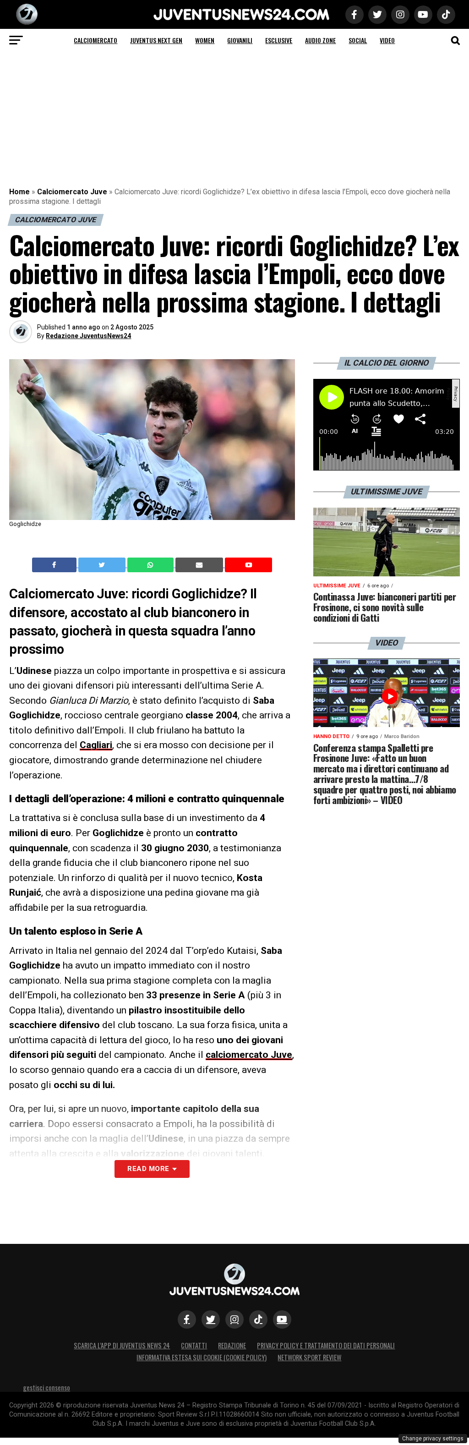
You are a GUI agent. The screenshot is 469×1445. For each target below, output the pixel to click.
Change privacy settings (433, 1438)
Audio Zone (320, 40)
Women (204, 40)
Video (387, 40)
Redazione (232, 1345)
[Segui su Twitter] (211, 1319)
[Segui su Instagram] (234, 1319)
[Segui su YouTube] (282, 1319)
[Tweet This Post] (102, 565)
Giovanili (239, 40)
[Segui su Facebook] (187, 1319)
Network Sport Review (309, 1357)
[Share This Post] (151, 565)
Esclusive (278, 40)
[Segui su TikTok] (258, 1319)
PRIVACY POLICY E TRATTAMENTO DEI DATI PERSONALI (326, 1345)
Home (19, 191)
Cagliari (96, 744)
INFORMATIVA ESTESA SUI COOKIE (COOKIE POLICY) (201, 1357)
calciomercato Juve (249, 1054)
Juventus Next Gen (156, 40)
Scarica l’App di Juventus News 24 (122, 1345)
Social (358, 40)
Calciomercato (95, 40)
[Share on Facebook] (55, 565)
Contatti (194, 1345)
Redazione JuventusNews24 (88, 335)
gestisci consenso (46, 1387)
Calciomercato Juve (72, 191)
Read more (148, 1169)
